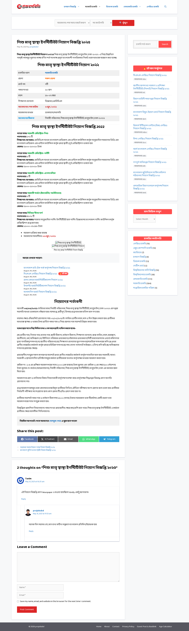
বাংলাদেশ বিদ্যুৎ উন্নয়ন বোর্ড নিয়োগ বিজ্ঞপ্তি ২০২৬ (152, 114)
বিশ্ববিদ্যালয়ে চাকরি (142, 275)
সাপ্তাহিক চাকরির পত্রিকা (143, 288)
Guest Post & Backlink (146, 626)
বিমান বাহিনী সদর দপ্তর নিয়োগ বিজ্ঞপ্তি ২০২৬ (150, 100)
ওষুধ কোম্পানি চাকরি (142, 248)
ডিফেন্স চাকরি (112, 7)
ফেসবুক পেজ (55, 421)
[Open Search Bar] (165, 7)
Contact (115, 626)
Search (165, 44)
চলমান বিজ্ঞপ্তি (70, 7)
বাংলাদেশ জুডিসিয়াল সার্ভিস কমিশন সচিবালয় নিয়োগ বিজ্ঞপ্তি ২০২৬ (149, 174)
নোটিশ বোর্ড (138, 266)
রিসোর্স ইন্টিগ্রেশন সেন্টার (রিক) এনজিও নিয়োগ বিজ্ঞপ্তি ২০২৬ (150, 127)
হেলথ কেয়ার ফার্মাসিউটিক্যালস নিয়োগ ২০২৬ (43, 280)
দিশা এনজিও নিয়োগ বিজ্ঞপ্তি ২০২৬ (148, 138)
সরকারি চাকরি (91, 7)
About (107, 626)
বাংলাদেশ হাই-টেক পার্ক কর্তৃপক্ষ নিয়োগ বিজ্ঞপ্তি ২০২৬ (47, 268)
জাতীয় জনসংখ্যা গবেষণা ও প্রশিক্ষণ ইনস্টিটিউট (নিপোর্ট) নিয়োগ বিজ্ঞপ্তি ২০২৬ (151, 87)
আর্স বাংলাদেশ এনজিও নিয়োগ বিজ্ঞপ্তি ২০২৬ (150, 151)
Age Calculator (165, 626)
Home (98, 626)
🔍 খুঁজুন (123, 23)
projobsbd (38, 511)
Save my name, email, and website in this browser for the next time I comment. (55, 601)
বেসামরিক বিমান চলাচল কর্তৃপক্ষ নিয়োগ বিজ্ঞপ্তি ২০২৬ (150, 187)
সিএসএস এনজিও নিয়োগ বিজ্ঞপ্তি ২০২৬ (45, 274)
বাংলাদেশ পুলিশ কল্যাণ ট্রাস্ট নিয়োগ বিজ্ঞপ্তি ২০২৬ (38, 450)
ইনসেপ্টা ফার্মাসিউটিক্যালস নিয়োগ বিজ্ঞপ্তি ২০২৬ (45, 286)
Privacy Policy (128, 626)
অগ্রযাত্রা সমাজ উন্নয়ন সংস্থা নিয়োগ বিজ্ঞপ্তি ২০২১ (37, 447)
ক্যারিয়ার (137, 252)
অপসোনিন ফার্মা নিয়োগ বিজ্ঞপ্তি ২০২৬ (40, 292)
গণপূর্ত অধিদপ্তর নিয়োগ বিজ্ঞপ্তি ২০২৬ (149, 162)
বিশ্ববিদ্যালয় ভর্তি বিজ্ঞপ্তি (144, 270)
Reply (23, 499)
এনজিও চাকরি (153, 7)
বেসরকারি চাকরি (131, 7)
